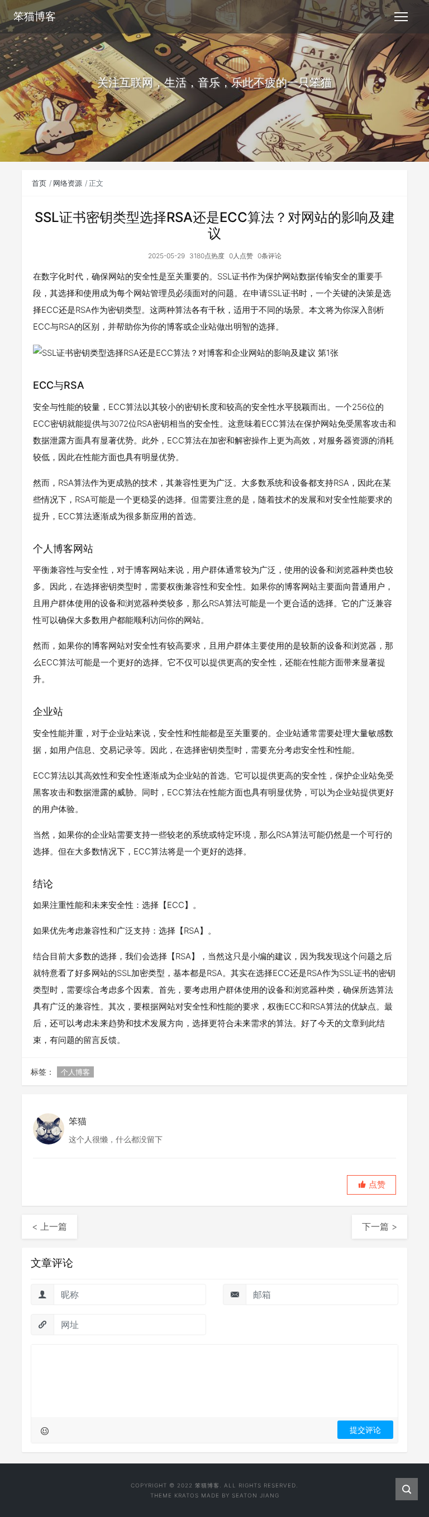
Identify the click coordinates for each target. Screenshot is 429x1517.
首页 (39, 182)
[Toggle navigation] (401, 16)
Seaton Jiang (255, 1495)
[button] (371, 1185)
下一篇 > (379, 1226)
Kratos (186, 1495)
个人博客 (75, 1071)
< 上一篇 (49, 1226)
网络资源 (67, 182)
